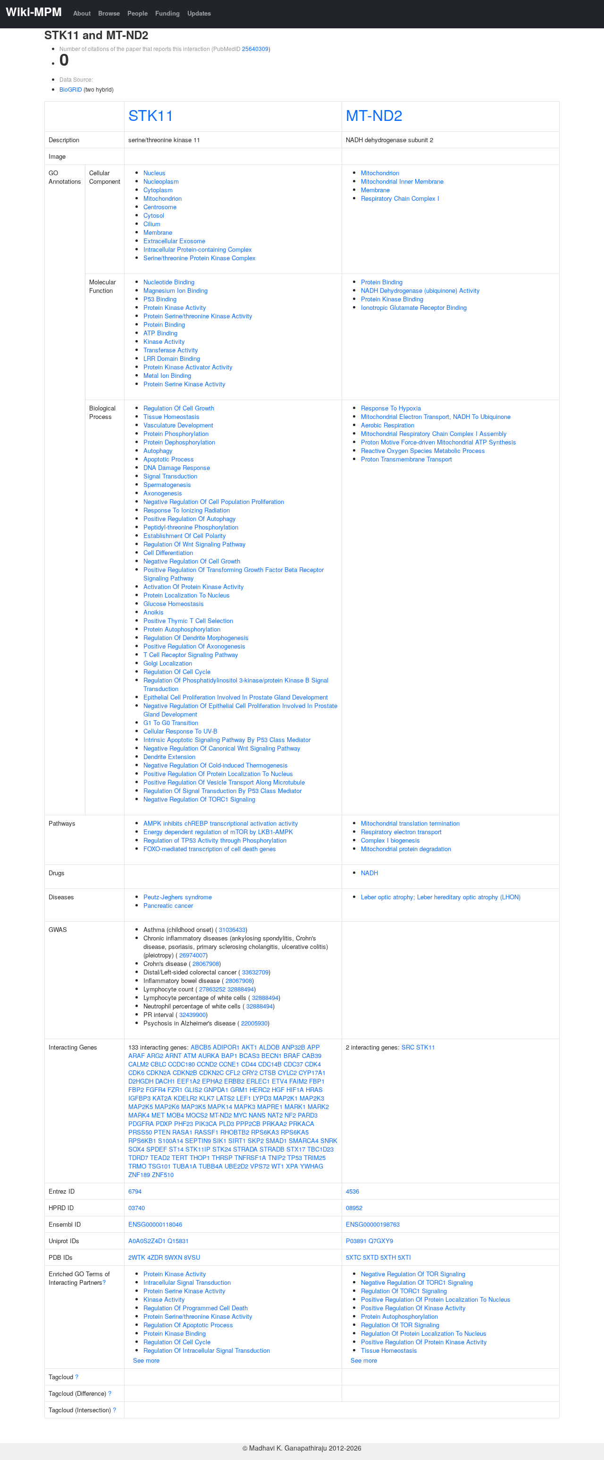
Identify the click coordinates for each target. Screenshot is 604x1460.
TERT (180, 1157)
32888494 (240, 988)
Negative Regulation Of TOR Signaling (413, 1273)
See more (146, 1360)
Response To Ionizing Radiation (186, 509)
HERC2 (260, 1089)
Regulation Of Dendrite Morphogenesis (196, 637)
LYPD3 (262, 1097)
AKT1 (249, 1046)
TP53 (294, 1157)
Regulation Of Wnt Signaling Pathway (194, 543)
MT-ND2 (374, 114)
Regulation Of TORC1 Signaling (404, 1290)
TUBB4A (211, 1165)
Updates (199, 13)
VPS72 (259, 1165)
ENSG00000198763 (373, 1224)
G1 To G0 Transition (170, 722)
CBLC (158, 1063)
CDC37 (293, 1063)
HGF (278, 1089)
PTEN (162, 1131)
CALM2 (138, 1063)
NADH (369, 872)
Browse (109, 13)
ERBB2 (234, 1080)
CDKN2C (211, 1072)
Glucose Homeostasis (173, 603)
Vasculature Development (178, 424)
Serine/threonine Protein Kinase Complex (199, 257)
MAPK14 (220, 1106)
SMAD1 (276, 1140)
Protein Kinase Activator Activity (188, 366)
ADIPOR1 (226, 1046)
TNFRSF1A (250, 1157)
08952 (354, 1207)
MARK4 (139, 1114)
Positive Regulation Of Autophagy (189, 518)
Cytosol (153, 215)
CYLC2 (287, 1072)
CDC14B (270, 1063)
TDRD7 (138, 1157)
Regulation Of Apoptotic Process (188, 1324)
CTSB (268, 1072)
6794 (135, 1191)
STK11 (151, 114)
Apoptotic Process (168, 458)
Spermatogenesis (167, 484)
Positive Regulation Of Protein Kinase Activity (424, 1341)
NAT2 (275, 1114)
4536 (352, 1191)
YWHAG (311, 1165)
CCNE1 (229, 1063)
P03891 (356, 1240)
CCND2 (207, 1063)
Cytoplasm (158, 189)
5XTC (353, 1257)
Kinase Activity (164, 341)
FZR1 (175, 1089)
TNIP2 (276, 1157)
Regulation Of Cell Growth (178, 407)
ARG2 (155, 1055)
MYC (240, 1114)
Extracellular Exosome (174, 240)
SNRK (328, 1140)
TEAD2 (160, 1157)
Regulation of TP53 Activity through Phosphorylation (214, 840)
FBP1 (317, 1080)
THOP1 (200, 1157)
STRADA (245, 1148)
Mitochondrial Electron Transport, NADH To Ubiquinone (436, 416)
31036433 (232, 929)
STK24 (221, 1148)
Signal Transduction (170, 475)
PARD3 (308, 1114)
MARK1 (295, 1106)
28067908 (206, 963)
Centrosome (159, 206)
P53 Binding (159, 298)
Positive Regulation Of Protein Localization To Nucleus (218, 773)
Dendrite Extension (169, 756)
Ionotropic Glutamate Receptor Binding (414, 307)
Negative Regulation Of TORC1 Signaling (199, 798)
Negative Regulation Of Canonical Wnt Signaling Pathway (222, 747)
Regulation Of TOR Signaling (400, 1324)
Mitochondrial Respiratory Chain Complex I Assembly (434, 433)
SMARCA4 (304, 1140)
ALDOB (269, 1046)
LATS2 (225, 1097)
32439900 (192, 1014)
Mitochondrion (162, 198)
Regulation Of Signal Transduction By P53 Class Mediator (222, 790)
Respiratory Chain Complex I (400, 198)
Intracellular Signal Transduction (187, 1282)
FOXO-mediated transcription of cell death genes (209, 848)
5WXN (173, 1257)
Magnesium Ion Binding (175, 290)
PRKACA (301, 1123)
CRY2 (250, 1072)
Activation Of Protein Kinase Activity (193, 586)
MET (158, 1114)
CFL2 (233, 1072)
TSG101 (159, 1165)
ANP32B (293, 1046)
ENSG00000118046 (155, 1224)
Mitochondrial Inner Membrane (402, 181)
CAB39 (311, 1055)
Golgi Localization (167, 662)
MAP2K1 (285, 1097)
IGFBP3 (139, 1097)
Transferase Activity (170, 349)
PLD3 (226, 1123)
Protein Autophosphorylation (181, 628)
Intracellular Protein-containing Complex (197, 249)
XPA (292, 1165)
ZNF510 (163, 1174)
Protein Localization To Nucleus (186, 594)
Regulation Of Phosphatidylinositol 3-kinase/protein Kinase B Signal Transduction (235, 684)
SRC (408, 1046)
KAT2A (162, 1097)
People (137, 13)
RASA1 (182, 1131)
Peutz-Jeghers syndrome (177, 896)
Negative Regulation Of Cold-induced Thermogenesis (215, 764)
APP (313, 1046)
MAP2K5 (140, 1106)
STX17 (295, 1148)
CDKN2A (158, 1072)
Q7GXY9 (381, 1240)
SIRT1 (237, 1140)
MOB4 (175, 1114)
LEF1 (243, 1097)
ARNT (173, 1055)
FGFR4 (156, 1089)
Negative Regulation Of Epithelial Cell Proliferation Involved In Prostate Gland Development (240, 709)
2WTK (136, 1257)
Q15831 (178, 1240)
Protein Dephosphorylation (179, 441)
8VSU (192, 1257)
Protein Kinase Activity (174, 307)
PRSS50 (140, 1131)
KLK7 (206, 1097)
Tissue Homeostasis (171, 416)
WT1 (277, 1165)
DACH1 (165, 1080)
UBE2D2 (236, 1165)
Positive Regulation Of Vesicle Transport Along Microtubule (224, 781)
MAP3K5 (193, 1106)
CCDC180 (181, 1063)
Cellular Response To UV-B (180, 730)
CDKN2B (185, 1072)
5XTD (370, 1257)
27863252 (212, 988)
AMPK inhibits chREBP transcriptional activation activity (220, 823)
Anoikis (153, 611)
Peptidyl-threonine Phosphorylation (190, 526)
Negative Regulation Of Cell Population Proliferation (213, 501)
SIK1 (219, 1140)
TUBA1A (185, 1165)
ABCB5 (201, 1046)
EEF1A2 (188, 1080)
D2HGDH (140, 1080)
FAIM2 (298, 1080)
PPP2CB (248, 1123)
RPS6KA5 (295, 1131)
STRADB (272, 1148)
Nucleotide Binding (168, 281)
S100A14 (170, 1140)
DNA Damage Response (176, 467)
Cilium (151, 223)
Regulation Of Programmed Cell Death (195, 1307)
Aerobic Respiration (387, 424)
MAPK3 (244, 1106)
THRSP (222, 1157)
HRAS (314, 1089)
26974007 (192, 954)
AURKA (208, 1055)
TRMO (137, 1165)
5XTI (404, 1257)
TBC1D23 (320, 1148)
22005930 (254, 1022)
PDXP (164, 1123)
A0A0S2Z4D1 (147, 1240)
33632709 (255, 971)
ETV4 (279, 1080)
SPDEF (156, 1148)
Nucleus (154, 172)
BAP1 (229, 1055)
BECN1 (271, 1055)
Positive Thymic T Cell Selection (188, 620)
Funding (167, 13)
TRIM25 (315, 1157)
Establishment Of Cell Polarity (184, 535)
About (82, 13)
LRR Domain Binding (171, 358)
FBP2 (136, 1089)
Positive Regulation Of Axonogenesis (194, 645)
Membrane (157, 232)
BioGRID (70, 89)
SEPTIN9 (198, 1140)
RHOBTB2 (234, 1131)
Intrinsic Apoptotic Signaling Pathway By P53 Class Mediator (226, 739)
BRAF (292, 1055)
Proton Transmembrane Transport (406, 458)
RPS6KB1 (142, 1140)
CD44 (248, 1063)
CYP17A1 (312, 1072)
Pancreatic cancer (168, 905)
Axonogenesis (162, 492)
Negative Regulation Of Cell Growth (191, 560)
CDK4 (313, 1063)
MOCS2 (197, 1114)
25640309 (255, 48)
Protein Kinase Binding (392, 298)
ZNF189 (139, 1174)
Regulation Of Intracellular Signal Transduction (206, 1350)
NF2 (290, 1114)
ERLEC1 (258, 1080)
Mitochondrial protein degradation (406, 848)
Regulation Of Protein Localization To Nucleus (424, 1333)
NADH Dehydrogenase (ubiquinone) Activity (420, 290)
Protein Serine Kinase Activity (184, 383)
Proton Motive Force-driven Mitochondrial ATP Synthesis (438, 441)
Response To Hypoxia (391, 407)
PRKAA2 (274, 1123)
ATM (190, 1055)
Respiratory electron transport (401, 831)
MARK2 (318, 1106)
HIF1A (295, 1089)
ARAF (136, 1055)
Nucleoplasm (161, 181)
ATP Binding (160, 332)
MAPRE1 (270, 1106)
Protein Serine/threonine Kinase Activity (197, 315)
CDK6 (136, 1072)
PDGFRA (141, 1123)
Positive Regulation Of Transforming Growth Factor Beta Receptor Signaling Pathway (233, 573)
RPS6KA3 (265, 1131)
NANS (257, 1114)
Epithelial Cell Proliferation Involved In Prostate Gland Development (235, 696)
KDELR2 (185, 1097)
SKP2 (256, 1140)
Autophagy (158, 450)
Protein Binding (164, 324)
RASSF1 (206, 1131)
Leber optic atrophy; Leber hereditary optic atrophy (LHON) (440, 896)
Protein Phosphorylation (176, 433)
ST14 (176, 1148)
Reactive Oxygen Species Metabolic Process (423, 450)
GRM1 (239, 1089)
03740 (136, 1207)
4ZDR (155, 1257)
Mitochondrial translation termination (410, 823)
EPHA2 (212, 1080)
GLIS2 (193, 1089)
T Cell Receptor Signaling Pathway (190, 654)
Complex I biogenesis (390, 840)
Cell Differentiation (168, 552)
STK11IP (197, 1148)
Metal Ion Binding (167, 375)
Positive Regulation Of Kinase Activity (413, 1307)
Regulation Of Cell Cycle (176, 671)
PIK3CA (206, 1123)
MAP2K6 (167, 1106)
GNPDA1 (216, 1089)
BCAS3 (249, 1055)
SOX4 (136, 1148)
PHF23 (183, 1123)
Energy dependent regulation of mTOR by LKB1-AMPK (218, 831)
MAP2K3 (312, 1097)
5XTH (388, 1257)
